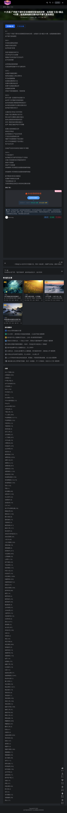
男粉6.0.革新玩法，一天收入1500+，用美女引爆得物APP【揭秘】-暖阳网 (30, 341)
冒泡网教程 (8, 480)
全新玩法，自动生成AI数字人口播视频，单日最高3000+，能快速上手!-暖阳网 (31, 351)
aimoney (11, 217)
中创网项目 (8, 420)
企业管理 (7, 449)
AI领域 (7, 378)
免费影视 (7, 466)
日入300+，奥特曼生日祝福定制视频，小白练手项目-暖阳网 (25, 334)
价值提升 (7, 446)
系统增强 (7, 698)
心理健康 (7, 556)
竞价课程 (7, 684)
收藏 (53, 217)
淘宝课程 (7, 644)
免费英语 (7, 468)
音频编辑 (7, 797)
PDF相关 (7, 392)
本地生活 (7, 630)
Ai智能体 (7, 375)
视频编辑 (7, 755)
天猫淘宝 (7, 522)
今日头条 (7, 440)
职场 (6, 729)
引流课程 (7, 553)
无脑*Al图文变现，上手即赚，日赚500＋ (33, 297)
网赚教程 (7, 721)
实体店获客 (8, 536)
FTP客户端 (8, 380)
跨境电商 (7, 766)
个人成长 (7, 414)
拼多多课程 (8, 588)
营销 (6, 741)
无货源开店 (8, 616)
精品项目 (7, 690)
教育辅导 (7, 602)
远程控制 (7, 775)
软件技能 (7, 769)
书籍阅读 (7, 426)
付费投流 (7, 443)
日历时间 (7, 619)
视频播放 (7, 752)
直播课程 (7, 656)
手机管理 (7, 565)
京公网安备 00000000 (38, 810)
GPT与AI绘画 (9, 383)
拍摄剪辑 (7, 579)
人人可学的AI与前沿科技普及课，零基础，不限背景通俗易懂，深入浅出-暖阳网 (32, 358)
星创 (8, 7)
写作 (6, 485)
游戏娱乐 (7, 647)
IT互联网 (7, 386)
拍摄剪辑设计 (9, 582)
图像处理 (7, 511)
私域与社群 (8, 678)
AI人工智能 (8, 372)
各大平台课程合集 (10, 508)
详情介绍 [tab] (10, 26)
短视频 (7, 661)
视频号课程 (8, 749)
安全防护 (7, 531)
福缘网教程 (8, 675)
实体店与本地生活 (10, 534)
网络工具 (7, 715)
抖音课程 (7, 576)
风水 (6, 800)
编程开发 (7, 712)
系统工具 (7, 701)
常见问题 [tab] (21, 26)
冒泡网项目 (8, 483)
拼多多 (7, 585)
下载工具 (7, 412)
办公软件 (7, 497)
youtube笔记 (8, 406)
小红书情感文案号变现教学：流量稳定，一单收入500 (12, 297)
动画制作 (7, 500)
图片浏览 (7, 517)
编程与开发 (8, 707)
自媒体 (7, 732)
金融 (6, 780)
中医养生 (7, 423)
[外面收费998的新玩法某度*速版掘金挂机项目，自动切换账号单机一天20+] (12, 309)
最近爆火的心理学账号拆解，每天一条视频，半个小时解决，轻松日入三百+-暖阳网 (33, 361)
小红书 (7, 539)
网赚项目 (7, 724)
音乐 (6, 792)
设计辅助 (7, 758)
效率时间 (7, 590)
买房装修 (7, 429)
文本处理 (7, 610)
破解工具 (7, 664)
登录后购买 (34, 197)
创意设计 (7, 494)
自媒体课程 (8, 735)
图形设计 (7, 514)
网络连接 (7, 718)
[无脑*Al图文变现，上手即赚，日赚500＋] (33, 286)
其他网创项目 (9, 477)
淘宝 (6, 639)
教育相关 (7, 599)
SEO (6, 395)
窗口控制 (7, 681)
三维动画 (7, 409)
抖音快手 (7, 573)
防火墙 (7, 789)
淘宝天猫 (7, 641)
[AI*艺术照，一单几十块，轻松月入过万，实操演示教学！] (54, 286)
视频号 (7, 746)
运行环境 (7, 772)
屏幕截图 (7, 548)
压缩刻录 (7, 502)
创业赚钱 (7, 491)
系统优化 (7, 692)
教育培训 (7, 596)
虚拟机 (7, 743)
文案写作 (7, 613)
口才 (6, 505)
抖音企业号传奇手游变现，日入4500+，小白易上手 (23, 354)
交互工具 (7, 432)
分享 (47, 217)
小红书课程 (8, 542)
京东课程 (7, 434)
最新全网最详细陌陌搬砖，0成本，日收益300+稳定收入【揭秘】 (27, 344)
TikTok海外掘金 (9, 400)
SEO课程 (7, 397)
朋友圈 (7, 624)
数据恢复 (7, 605)
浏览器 (7, 636)
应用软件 (7, 551)
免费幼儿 (7, 463)
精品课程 (7, 687)
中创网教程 (8, 417)
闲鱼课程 (7, 786)
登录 (58, 2)
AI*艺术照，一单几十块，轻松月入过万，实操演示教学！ (53, 297)
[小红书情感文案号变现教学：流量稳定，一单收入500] (12, 286)
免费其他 (7, 457)
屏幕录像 (7, 545)
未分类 (7, 627)
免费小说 (7, 460)
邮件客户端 (8, 777)
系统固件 (7, 695)
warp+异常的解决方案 (14, 331)
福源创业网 (8, 673)
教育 (6, 593)
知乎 (6, 658)
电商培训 (7, 650)
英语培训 (7, 738)
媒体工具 (7, 528)
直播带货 (7, 653)
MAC (6, 389)
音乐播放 (7, 794)
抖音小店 (7, 570)
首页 (4, 7)
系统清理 (7, 704)
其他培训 (7, 474)
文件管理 (7, 607)
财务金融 (7, 763)
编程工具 (7, 709)
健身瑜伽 (7, 454)
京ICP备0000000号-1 (28, 810)
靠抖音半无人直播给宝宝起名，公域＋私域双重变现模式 (24, 337)
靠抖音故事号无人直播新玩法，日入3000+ (20, 347)
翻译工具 (7, 726)
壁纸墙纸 (7, 519)
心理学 (7, 559)
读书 (6, 760)
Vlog (6, 403)
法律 (6, 633)
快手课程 (7, 562)
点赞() (59, 217)
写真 (6, 488)
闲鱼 (6, 783)
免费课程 (7, 471)
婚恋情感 (7, 525)
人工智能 (7, 437)
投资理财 (7, 568)
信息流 (7, 451)
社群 (6, 670)
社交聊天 (7, 667)
